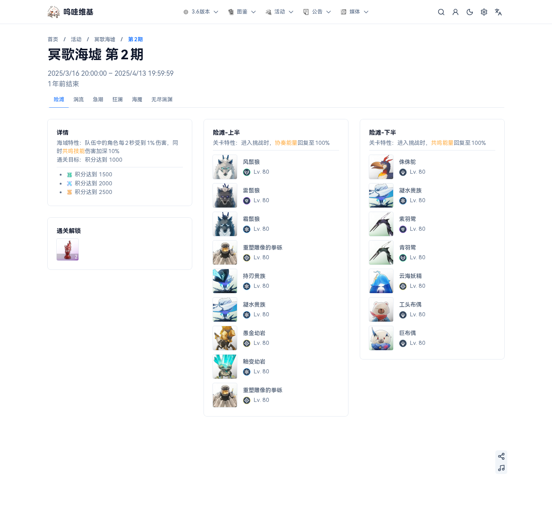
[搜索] (441, 12)
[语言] (498, 12)
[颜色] (470, 12)
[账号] (455, 12)
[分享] (501, 456)
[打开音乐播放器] (501, 468)
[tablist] (276, 100)
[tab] (59, 100)
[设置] (484, 12)
